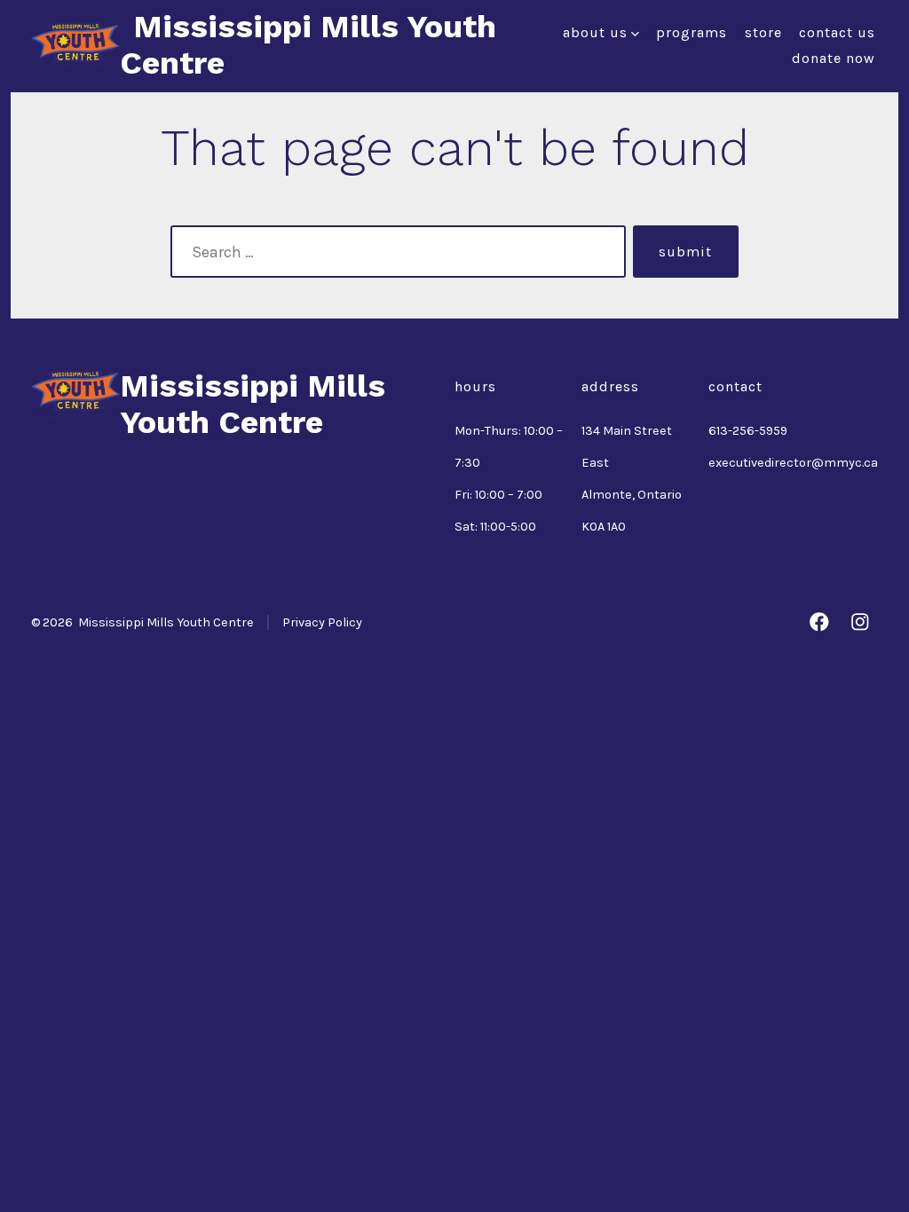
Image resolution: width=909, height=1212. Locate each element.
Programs (691, 32)
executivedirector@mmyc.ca (793, 462)
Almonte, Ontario (631, 494)
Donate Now (833, 58)
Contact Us (837, 32)
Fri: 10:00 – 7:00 (498, 494)
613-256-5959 (747, 430)
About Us (595, 32)
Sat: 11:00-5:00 (495, 526)
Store (763, 32)
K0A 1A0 (603, 526)
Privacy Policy (322, 622)
